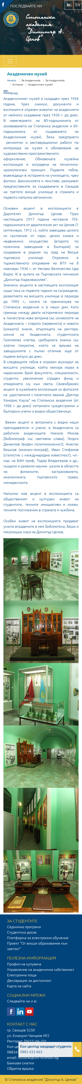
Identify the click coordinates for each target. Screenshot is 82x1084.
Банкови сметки (20, 1063)
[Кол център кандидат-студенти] (77, 1052)
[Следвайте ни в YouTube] (29, 1011)
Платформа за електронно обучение (38, 938)
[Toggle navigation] (10, 61)
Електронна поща (21, 975)
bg (69, 5)
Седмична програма (24, 927)
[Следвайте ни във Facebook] (11, 1011)
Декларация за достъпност (29, 980)
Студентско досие (22, 932)
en (77, 5)
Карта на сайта (19, 986)
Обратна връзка (20, 1068)
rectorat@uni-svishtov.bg (38, 1057)
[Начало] (11, 26)
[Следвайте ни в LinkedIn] (20, 1011)
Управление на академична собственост (40, 969)
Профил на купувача (24, 964)
